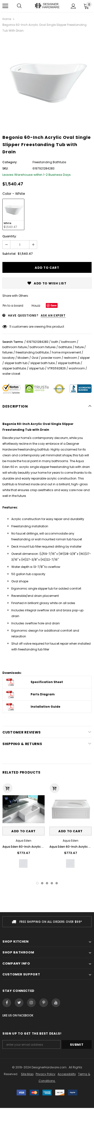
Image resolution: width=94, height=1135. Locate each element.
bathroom (68, 342)
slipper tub (36, 368)
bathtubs (65, 347)
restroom (70, 358)
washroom (77, 368)
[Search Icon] (19, 6)
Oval (35, 358)
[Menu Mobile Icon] (5, 6)
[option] (47, 82)
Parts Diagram (43, 694)
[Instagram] (31, 1002)
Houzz (36, 305)
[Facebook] (6, 1002)
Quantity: (9, 236)
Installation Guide (45, 707)
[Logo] (47, 5)
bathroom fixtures (43, 347)
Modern (23, 358)
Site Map (27, 1074)
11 (10, 326)
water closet (11, 374)
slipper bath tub (16, 363)
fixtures (7, 352)
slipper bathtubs (14, 368)
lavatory (8, 358)
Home (6, 19)
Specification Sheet (47, 682)
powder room (51, 358)
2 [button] (42, 883)
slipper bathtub (69, 363)
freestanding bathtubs (32, 352)
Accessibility (67, 1074)
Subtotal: (9, 254)
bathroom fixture (14, 347)
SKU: (5, 168)
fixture (79, 347)
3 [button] (47, 883)
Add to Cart (23, 831)
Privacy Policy (45, 1074)
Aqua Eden (23, 841)
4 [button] (52, 883)
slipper (85, 358)
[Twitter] (19, 1002)
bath (54, 342)
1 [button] (37, 883)
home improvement (66, 352)
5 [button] (56, 883)
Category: (9, 162)
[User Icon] (73, 6)
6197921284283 (37, 342)
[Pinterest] (43, 1002)
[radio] (13, 214)
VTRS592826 (56, 368)
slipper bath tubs (42, 363)
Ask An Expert (53, 315)
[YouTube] (56, 1002)
